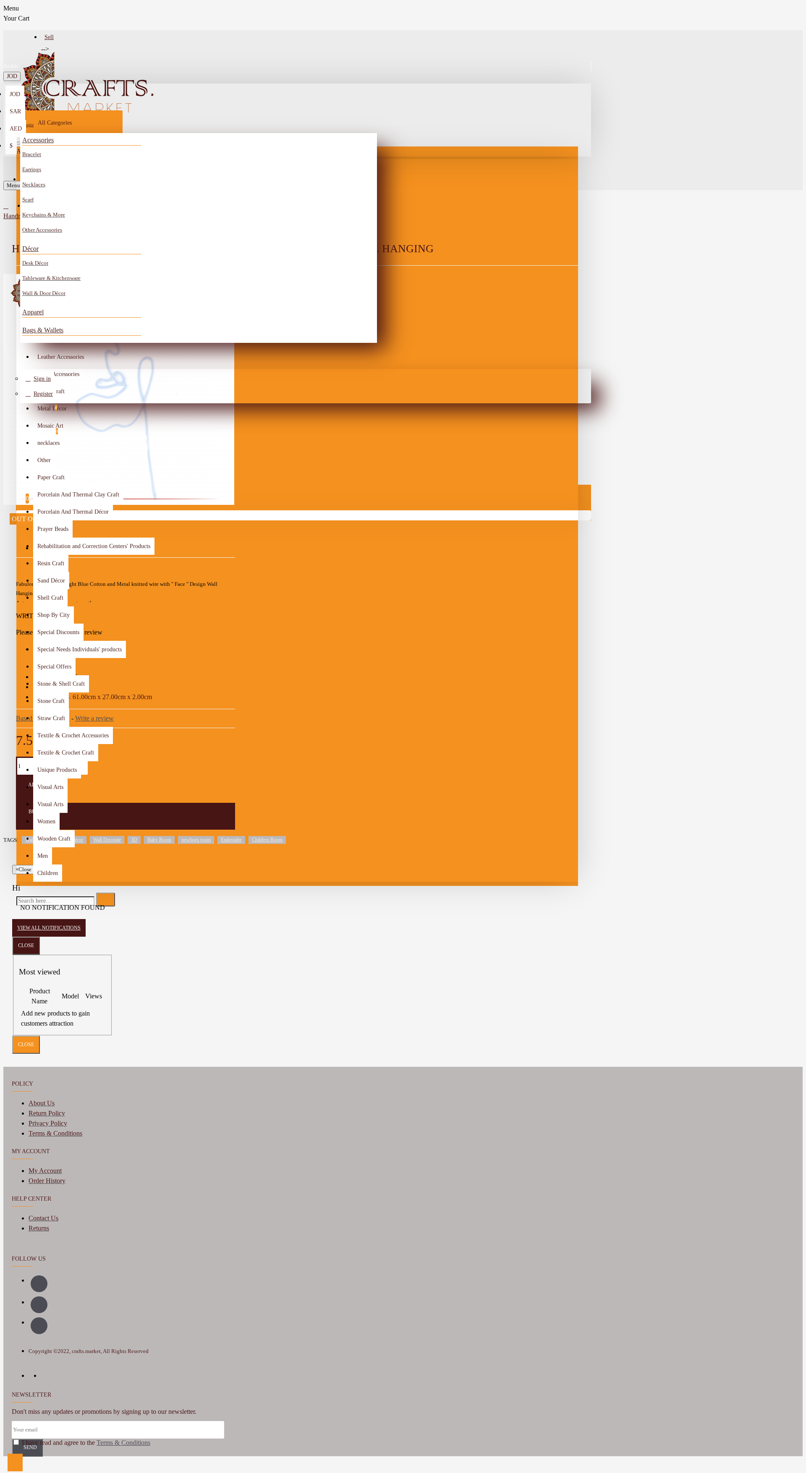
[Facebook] (39, 1283)
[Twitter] (39, 1325)
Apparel (33, 312)
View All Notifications (49, 928)
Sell (49, 37)
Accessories (38, 140)
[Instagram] (39, 1304)
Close (26, 945)
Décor (30, 248)
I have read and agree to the (85, 1442)
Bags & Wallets (42, 330)
